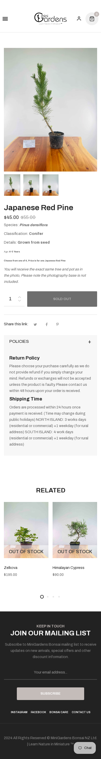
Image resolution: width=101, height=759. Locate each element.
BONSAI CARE (58, 712)
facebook (38, 712)
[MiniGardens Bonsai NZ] (50, 18)
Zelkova (10, 568)
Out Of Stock (26, 551)
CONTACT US (81, 712)
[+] (19, 296)
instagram (19, 712)
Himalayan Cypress (68, 568)
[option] (12, 185)
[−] (19, 301)
